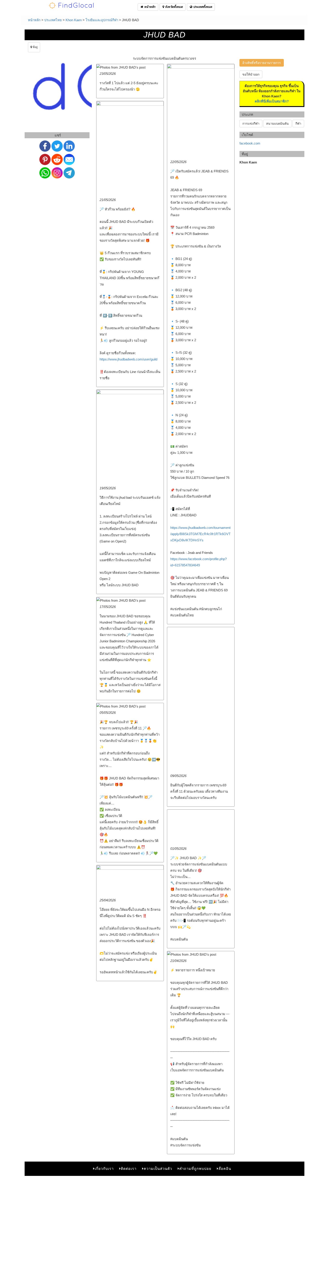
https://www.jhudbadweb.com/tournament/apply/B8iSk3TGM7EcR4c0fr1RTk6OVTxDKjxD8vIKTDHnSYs (200, 534)
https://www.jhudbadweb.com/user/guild (128, 359)
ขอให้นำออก (250, 74)
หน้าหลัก (149, 6)
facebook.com (249, 143)
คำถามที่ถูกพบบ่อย (195, 1169)
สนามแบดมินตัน (277, 123)
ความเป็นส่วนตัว (158, 1169)
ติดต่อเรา (129, 1169)
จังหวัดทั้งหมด (173, 6)
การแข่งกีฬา (250, 123)
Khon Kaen (74, 20)
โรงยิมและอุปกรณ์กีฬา (101, 20)
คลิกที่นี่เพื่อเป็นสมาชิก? (272, 101)
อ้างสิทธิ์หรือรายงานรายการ (261, 63)
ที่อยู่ (35, 47)
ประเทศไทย (53, 20)
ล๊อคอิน (224, 1169)
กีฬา (298, 123)
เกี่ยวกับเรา (104, 1169)
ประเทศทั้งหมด (202, 6)
